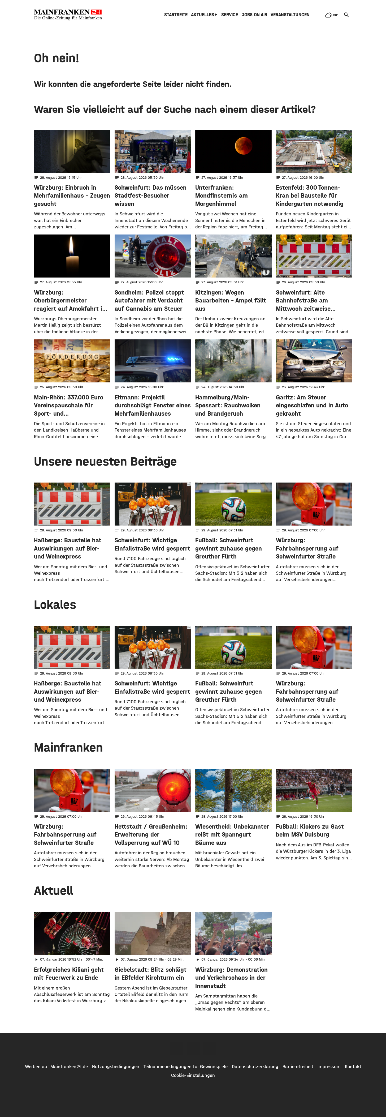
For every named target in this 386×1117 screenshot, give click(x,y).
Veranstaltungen (290, 15)
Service (229, 15)
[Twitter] (193, 1048)
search (346, 15)
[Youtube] (209, 1048)
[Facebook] (176, 1048)
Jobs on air (254, 15)
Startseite (176, 15)
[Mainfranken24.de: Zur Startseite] (68, 15)
